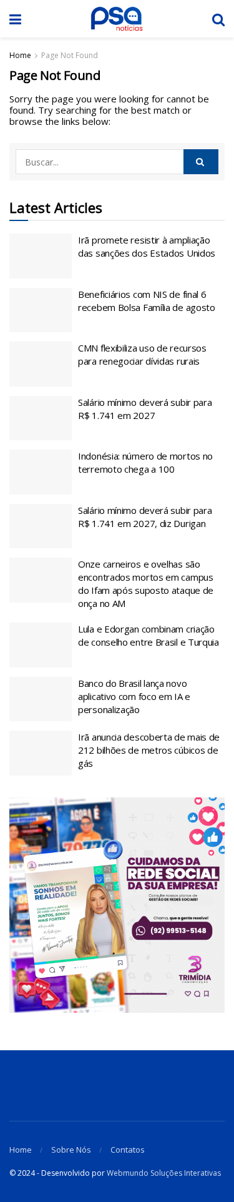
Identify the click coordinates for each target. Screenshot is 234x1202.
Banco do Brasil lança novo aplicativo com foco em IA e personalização (134, 696)
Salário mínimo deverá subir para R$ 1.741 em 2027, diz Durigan (145, 517)
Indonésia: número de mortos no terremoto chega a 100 (145, 462)
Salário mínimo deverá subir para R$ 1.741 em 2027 (145, 408)
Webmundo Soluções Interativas (164, 1173)
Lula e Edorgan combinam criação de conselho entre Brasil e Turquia (148, 635)
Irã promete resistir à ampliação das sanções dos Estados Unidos (146, 246)
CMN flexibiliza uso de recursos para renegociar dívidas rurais (142, 354)
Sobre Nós (71, 1149)
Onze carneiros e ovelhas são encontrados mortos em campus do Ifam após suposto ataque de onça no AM (145, 583)
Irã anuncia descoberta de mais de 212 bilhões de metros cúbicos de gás (149, 750)
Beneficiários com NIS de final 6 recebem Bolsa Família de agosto (146, 300)
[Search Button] (200, 161)
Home (20, 55)
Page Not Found (69, 55)
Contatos (127, 1149)
